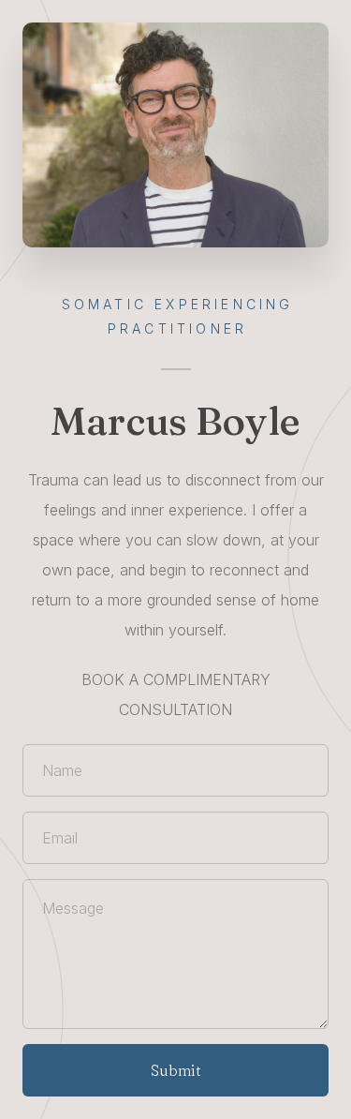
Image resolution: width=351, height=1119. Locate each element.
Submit (176, 1070)
